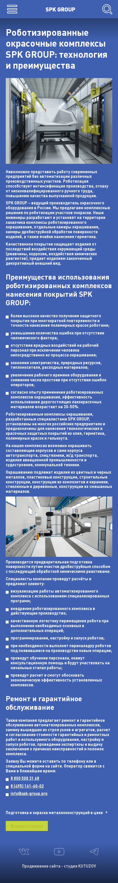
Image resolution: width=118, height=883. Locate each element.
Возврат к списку (27, 826)
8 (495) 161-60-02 (27, 786)
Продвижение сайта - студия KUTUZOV (59, 866)
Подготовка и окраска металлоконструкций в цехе (54, 812)
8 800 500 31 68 (25, 778)
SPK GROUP (60, 9)
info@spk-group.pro (29, 793)
